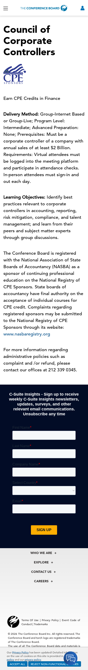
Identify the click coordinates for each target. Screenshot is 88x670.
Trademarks (41, 624)
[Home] (44, 8)
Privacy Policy (20, 652)
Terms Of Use (30, 620)
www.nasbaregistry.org (26, 334)
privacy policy (33, 659)
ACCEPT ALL (17, 664)
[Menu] (5, 8)
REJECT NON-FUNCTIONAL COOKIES (55, 664)
